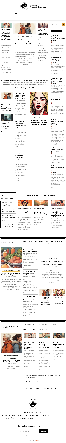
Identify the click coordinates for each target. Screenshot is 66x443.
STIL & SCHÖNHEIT (5, 29)
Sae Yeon (39, 126)
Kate (2, 41)
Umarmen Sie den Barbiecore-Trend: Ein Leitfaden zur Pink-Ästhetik (30, 249)
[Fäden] (38, 399)
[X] (31, 399)
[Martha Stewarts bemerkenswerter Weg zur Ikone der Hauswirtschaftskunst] (44, 335)
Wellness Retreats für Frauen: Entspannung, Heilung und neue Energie (41, 212)
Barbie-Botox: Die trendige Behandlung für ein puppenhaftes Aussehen (7, 204)
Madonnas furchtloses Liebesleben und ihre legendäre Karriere (39, 122)
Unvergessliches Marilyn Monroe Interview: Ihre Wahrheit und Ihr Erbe (57, 80)
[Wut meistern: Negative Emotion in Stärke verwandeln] (25, 203)
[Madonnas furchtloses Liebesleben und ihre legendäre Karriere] (39, 103)
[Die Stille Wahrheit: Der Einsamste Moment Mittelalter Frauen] (7, 117)
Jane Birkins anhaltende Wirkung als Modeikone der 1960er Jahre (57, 149)
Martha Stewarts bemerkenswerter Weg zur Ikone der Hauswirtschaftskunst (44, 345)
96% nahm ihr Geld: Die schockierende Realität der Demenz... (43, 388)
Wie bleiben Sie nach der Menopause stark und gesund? (29, 273)
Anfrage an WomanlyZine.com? (33, 412)
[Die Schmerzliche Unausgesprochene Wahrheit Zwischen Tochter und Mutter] (24, 28)
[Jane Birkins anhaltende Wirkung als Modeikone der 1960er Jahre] (59, 335)
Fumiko (40, 39)
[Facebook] (27, 399)
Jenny (19, 232)
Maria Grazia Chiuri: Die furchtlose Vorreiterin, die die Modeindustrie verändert (30, 345)
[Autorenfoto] (52, 42)
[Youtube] (34, 399)
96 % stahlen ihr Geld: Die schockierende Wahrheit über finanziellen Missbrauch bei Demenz (19, 157)
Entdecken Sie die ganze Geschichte (25, 88)
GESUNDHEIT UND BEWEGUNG (42, 30)
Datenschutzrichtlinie (43, 435)
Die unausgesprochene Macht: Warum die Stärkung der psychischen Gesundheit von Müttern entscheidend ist (57, 213)
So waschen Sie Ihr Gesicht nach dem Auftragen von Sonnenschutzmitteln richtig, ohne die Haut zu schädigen (6, 36)
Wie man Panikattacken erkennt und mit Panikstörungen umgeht (29, 298)
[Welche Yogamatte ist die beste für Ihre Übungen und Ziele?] (43, 25)
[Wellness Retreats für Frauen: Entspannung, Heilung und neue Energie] (41, 203)
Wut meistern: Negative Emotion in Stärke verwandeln (24, 212)
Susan (21, 47)
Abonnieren (43, 431)
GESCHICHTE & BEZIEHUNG (24, 36)
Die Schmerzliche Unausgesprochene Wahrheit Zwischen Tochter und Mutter (23, 80)
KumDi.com (36, 440)
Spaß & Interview (38, 117)
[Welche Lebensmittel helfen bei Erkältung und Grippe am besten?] (11, 257)
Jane (35, 224)
